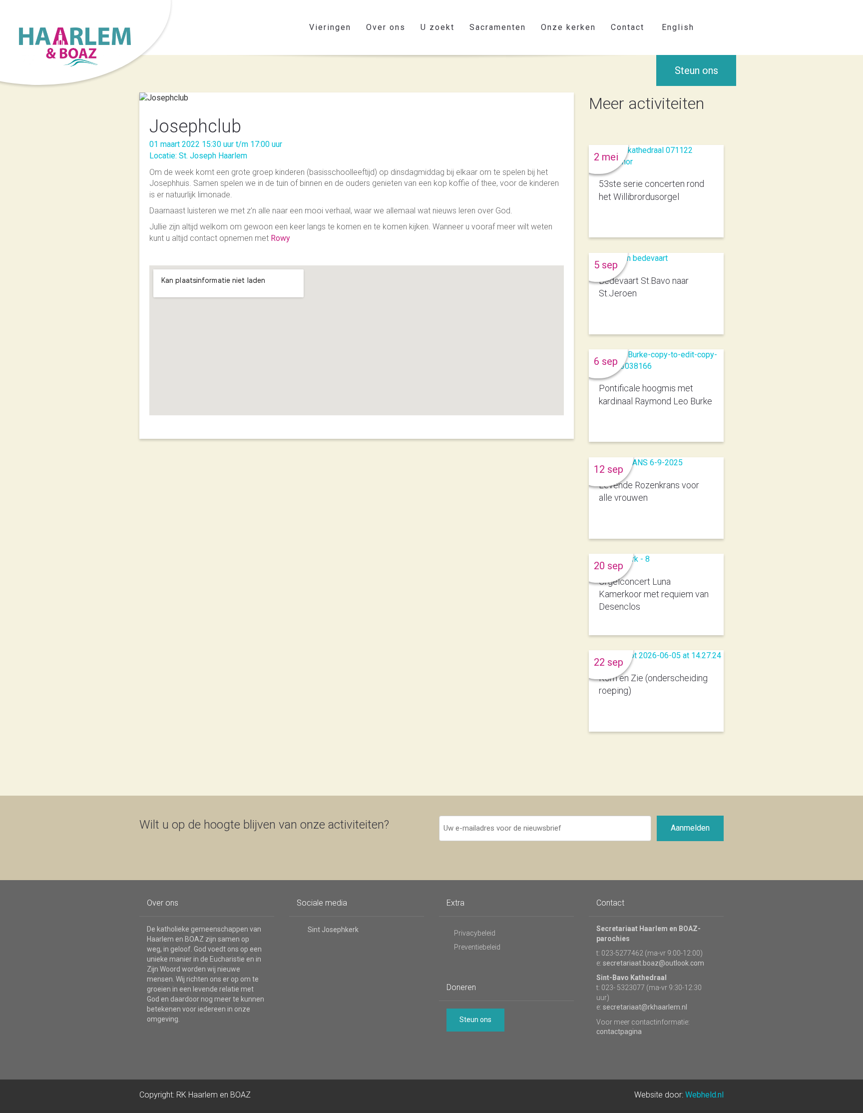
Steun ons (696, 70)
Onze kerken (568, 27)
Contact (627, 27)
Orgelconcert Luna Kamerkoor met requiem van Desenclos (654, 594)
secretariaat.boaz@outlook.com (653, 963)
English (678, 27)
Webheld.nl (704, 1095)
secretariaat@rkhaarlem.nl (645, 1007)
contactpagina (619, 1032)
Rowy (280, 238)
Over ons (386, 27)
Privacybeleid (474, 933)
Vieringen (330, 27)
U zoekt (437, 27)
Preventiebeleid (477, 947)
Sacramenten (497, 27)
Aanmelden (690, 828)
